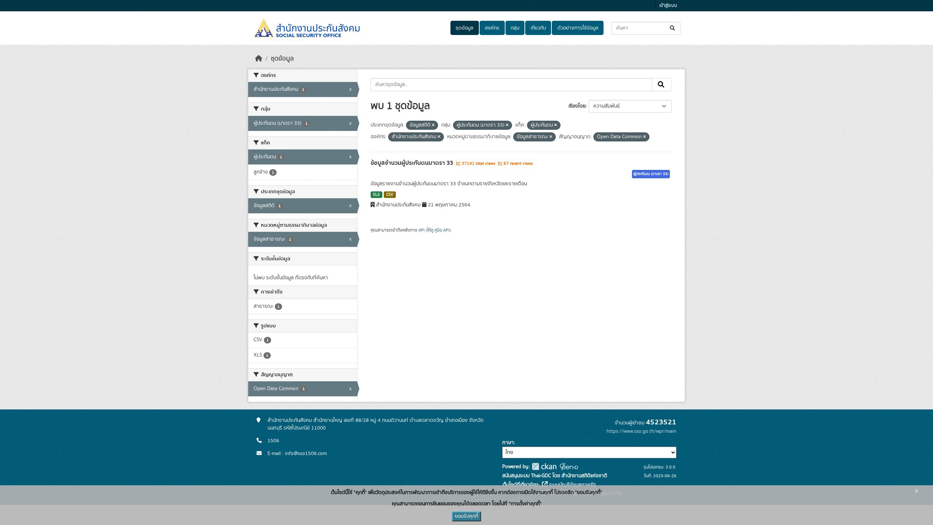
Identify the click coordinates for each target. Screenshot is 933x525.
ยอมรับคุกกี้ (466, 516)
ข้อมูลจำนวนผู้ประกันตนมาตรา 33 (412, 163)
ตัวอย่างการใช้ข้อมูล (577, 28)
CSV (389, 195)
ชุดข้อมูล (464, 28)
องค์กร (492, 28)
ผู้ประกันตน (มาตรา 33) (650, 173)
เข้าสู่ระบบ (668, 5)
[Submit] (673, 28)
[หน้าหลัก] (258, 58)
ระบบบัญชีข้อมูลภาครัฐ (572, 485)
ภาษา (508, 442)
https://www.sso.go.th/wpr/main (641, 431)
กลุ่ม (515, 28)
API (421, 230)
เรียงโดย (577, 106)
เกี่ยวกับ (538, 28)
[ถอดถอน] (433, 125)
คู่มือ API (441, 230)
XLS (376, 195)
